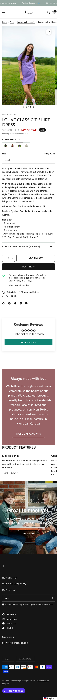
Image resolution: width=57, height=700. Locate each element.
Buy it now (28, 266)
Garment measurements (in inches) (21, 246)
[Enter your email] (52, 598)
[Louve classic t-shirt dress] (5, 145)
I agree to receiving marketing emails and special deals (29, 604)
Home (4, 22)
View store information (19, 285)
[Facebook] (4, 303)
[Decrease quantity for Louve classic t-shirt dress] (4, 258)
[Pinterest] (16, 303)
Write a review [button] (28, 342)
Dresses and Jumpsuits (26, 22)
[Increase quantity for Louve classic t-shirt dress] (12, 258)
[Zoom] (48, 32)
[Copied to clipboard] (27, 303)
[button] (28, 533)
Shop (12, 22)
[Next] (33, 107)
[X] (10, 303)
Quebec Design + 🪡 (29, 3)
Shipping (5, 134)
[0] (53, 12)
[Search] (48, 12)
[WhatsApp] (21, 303)
